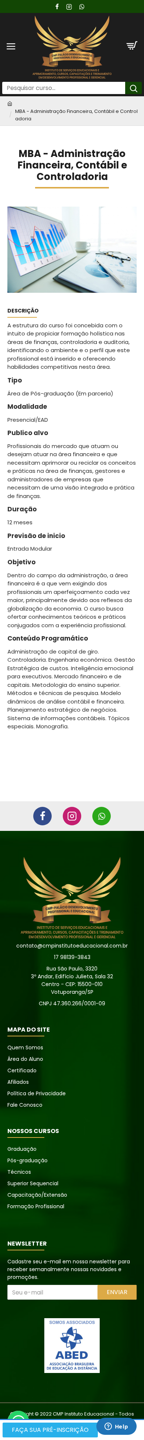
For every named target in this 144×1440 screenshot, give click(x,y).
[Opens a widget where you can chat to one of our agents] (116, 1427)
